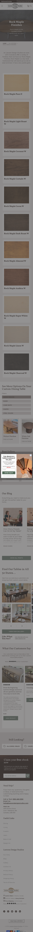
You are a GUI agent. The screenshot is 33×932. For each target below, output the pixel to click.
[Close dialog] (31, 455)
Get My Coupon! (8, 472)
